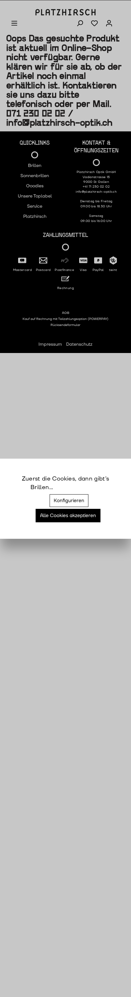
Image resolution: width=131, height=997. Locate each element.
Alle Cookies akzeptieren (68, 516)
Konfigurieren (69, 500)
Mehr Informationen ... (77, 488)
